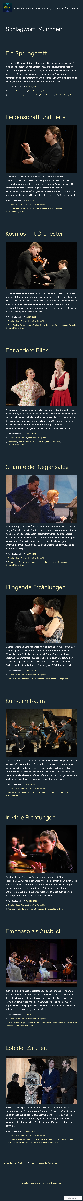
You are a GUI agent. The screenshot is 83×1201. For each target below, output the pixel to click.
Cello (10, 95)
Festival (24, 91)
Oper (47, 679)
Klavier (34, 442)
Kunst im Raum (25, 701)
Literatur (35, 208)
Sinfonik (72, 325)
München (35, 95)
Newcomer (50, 95)
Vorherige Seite (13, 1163)
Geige (22, 95)
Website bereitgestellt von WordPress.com (41, 1183)
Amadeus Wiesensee (16, 1139)
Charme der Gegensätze (37, 466)
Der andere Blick (27, 350)
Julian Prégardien (62, 1139)
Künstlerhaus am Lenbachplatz (38, 1023)
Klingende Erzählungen (36, 587)
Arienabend (12, 442)
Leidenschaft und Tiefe (36, 117)
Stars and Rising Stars (27, 8)
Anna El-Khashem (32, 1139)
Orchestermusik (61, 325)
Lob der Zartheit (26, 1047)
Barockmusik (13, 562)
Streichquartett (12, 795)
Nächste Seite (47, 1163)
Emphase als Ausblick (34, 931)
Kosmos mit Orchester (34, 233)
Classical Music (14, 91)
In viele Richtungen (31, 817)
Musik (42, 95)
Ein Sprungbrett (26, 53)
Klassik (28, 95)
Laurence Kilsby (18, 1142)
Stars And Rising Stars (37, 91)
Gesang (51, 1139)
